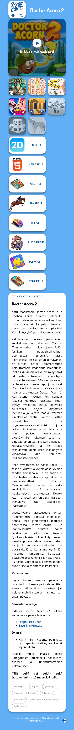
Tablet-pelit (19, 706)
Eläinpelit (18, 693)
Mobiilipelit (35, 699)
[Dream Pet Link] (37, 86)
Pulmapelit (37, 296)
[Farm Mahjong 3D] (17, 125)
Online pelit (47, 693)
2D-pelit (34, 686)
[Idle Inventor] (56, 106)
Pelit (14, 296)
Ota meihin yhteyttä (50, 718)
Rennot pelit (24, 296)
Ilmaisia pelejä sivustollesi (26, 718)
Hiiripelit (32, 693)
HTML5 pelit (19, 699)
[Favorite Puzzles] (17, 86)
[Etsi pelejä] (21, 15)
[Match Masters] (17, 106)
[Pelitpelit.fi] (12, 15)
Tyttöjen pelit (50, 686)
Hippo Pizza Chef (30, 622)
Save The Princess (30, 625)
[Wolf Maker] (37, 125)
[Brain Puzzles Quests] (56, 86)
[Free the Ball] (37, 106)
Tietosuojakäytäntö (37, 720)
